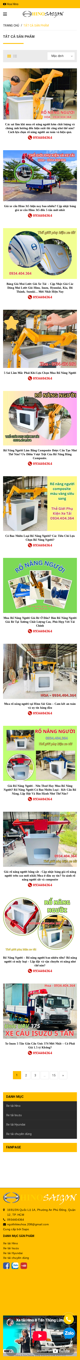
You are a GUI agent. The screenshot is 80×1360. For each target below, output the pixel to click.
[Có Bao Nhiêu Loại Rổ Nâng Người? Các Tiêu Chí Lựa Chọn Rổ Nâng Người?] (40, 503)
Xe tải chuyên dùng (19, 1134)
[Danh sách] (15, 56)
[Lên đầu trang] (70, 1346)
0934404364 (42, 137)
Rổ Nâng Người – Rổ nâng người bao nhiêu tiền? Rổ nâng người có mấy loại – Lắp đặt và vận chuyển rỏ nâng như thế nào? (40, 961)
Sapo (25, 1229)
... (45, 1075)
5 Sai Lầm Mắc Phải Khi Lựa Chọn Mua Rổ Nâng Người (40, 372)
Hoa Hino (12, 4)
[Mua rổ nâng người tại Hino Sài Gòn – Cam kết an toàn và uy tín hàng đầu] (40, 671)
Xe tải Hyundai (15, 1124)
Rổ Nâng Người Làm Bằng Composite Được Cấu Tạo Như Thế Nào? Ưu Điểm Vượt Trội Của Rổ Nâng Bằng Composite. (40, 454)
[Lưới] (9, 56)
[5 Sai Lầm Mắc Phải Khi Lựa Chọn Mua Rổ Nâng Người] (40, 339)
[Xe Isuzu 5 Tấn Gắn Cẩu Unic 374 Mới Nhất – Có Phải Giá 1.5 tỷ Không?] (40, 1011)
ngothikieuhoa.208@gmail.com (28, 1224)
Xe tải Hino (13, 1105)
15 (54, 1075)
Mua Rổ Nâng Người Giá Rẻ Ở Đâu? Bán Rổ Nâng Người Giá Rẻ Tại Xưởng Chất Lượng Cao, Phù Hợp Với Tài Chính (40, 621)
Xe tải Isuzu (14, 1115)
